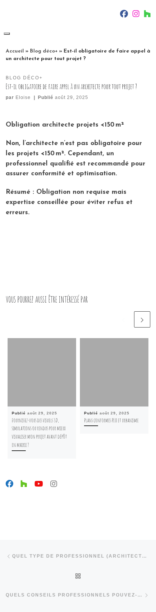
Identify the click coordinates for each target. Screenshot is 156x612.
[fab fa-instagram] (136, 15)
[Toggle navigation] (7, 33)
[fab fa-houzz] (147, 15)
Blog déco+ (44, 51)
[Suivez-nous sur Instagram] (53, 485)
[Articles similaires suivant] (142, 319)
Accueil (15, 51)
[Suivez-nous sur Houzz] (23, 485)
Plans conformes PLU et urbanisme (111, 420)
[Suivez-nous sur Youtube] (38, 485)
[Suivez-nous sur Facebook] (9, 485)
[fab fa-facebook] (124, 15)
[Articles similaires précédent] (123, 319)
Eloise (23, 97)
